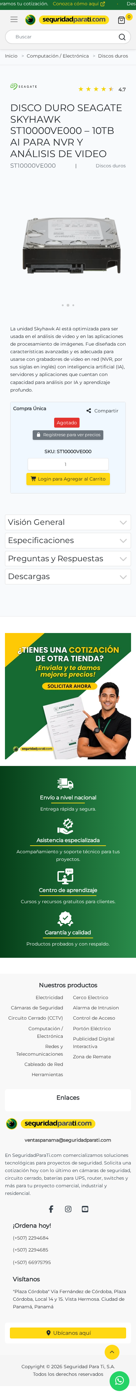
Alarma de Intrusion (96, 1008)
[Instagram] (68, 1209)
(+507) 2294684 (31, 1238)
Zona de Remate (92, 1057)
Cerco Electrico (90, 997)
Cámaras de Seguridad (37, 1008)
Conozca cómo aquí (76, 4)
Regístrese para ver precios (71, 434)
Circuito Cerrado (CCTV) (35, 1018)
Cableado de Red (43, 1064)
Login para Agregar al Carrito (71, 479)
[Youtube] (85, 1209)
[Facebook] (51, 1209)
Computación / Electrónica (58, 56)
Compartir (106, 411)
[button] (112, 1352)
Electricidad (49, 997)
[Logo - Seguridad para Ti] (67, 20)
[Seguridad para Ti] (68, 1124)
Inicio (11, 56)
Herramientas (47, 1075)
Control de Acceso (94, 1018)
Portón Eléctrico (92, 1029)
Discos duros (113, 56)
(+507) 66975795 (32, 1262)
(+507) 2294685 (30, 1250)
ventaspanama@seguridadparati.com (68, 1140)
